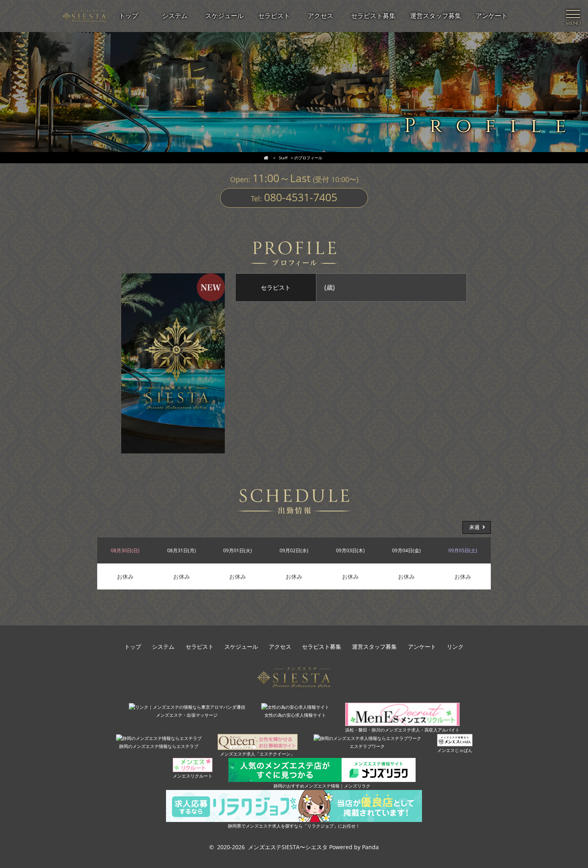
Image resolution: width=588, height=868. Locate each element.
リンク (455, 647)
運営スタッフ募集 (374, 647)
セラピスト (200, 647)
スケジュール (241, 647)
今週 (113, 527)
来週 (474, 527)
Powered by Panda (354, 847)
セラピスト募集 (321, 647)
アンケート (422, 647)
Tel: (294, 197)
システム (163, 647)
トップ (132, 647)
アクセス (280, 647)
